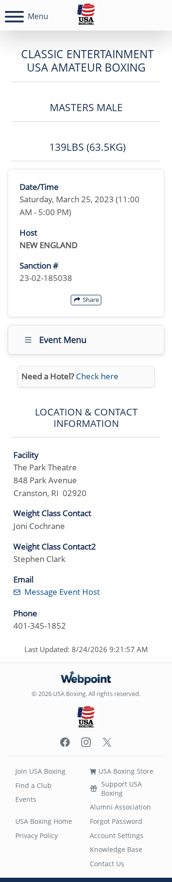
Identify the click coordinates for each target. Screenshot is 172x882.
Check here (97, 376)
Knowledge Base (116, 849)
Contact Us (107, 863)
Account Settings (116, 835)
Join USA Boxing (40, 771)
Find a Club (33, 785)
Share (90, 299)
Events (25, 799)
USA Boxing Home (43, 821)
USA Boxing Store (125, 771)
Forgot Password (116, 821)
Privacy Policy (36, 835)
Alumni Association (120, 806)
